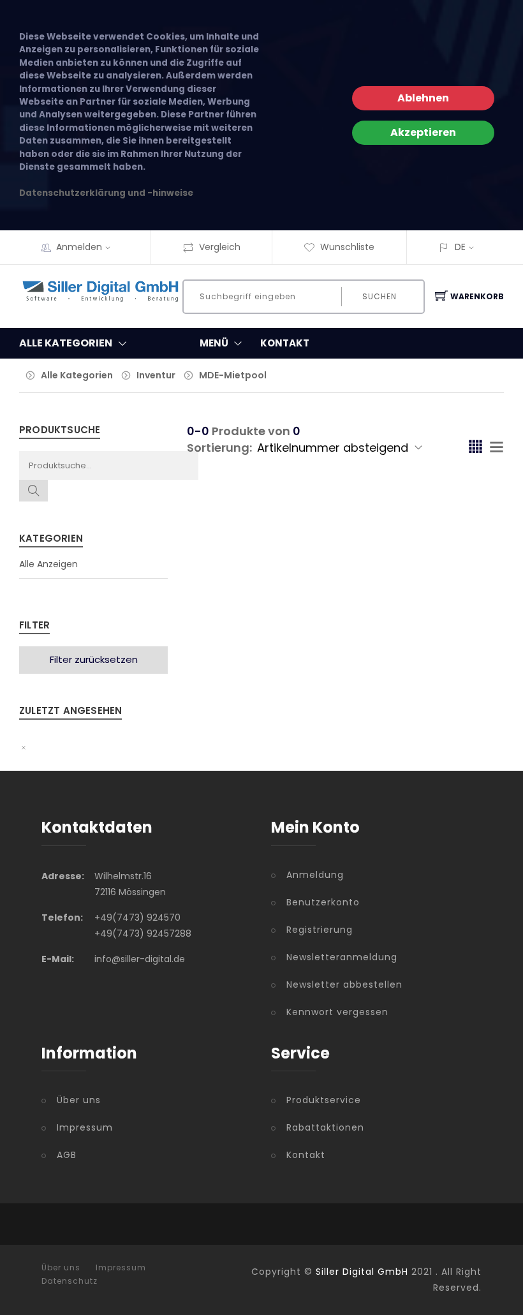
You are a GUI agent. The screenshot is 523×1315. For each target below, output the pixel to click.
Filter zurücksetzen (94, 659)
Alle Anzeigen (48, 564)
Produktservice (323, 1100)
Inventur (155, 375)
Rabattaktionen (325, 1127)
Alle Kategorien (77, 375)
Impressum (85, 1127)
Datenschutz (69, 1281)
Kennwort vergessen (337, 1012)
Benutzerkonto (323, 902)
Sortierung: (219, 448)
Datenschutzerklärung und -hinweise (106, 193)
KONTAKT (284, 343)
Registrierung (319, 929)
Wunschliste (347, 247)
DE (460, 247)
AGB (67, 1154)
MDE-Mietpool (233, 375)
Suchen (379, 296)
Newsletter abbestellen (344, 984)
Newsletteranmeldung (341, 957)
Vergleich (219, 247)
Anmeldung (315, 874)
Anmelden (79, 247)
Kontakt (305, 1154)
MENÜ (214, 343)
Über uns (79, 1100)
